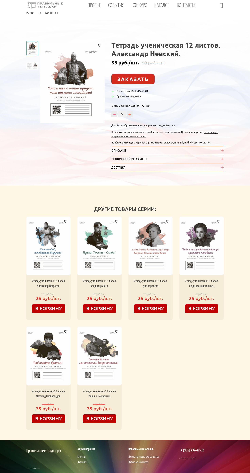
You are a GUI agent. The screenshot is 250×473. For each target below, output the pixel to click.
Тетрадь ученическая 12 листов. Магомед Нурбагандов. (48, 394)
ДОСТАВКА (118, 167)
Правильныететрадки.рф (43, 451)
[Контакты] (221, 5)
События (116, 5)
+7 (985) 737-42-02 (191, 449)
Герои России (51, 12)
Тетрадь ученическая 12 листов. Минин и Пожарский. (99, 394)
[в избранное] (100, 45)
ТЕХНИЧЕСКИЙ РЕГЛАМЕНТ (129, 159)
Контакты (186, 5)
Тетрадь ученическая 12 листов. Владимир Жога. (99, 283)
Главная (30, 12)
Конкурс (139, 5)
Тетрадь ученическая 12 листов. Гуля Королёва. (151, 283)
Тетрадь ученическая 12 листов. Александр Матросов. (48, 283)
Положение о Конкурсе (138, 462)
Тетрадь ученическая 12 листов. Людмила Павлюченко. (202, 283)
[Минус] (114, 114)
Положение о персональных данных (143, 456)
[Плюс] (130, 114)
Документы (82, 462)
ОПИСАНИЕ (118, 150)
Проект (94, 5)
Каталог (161, 5)
